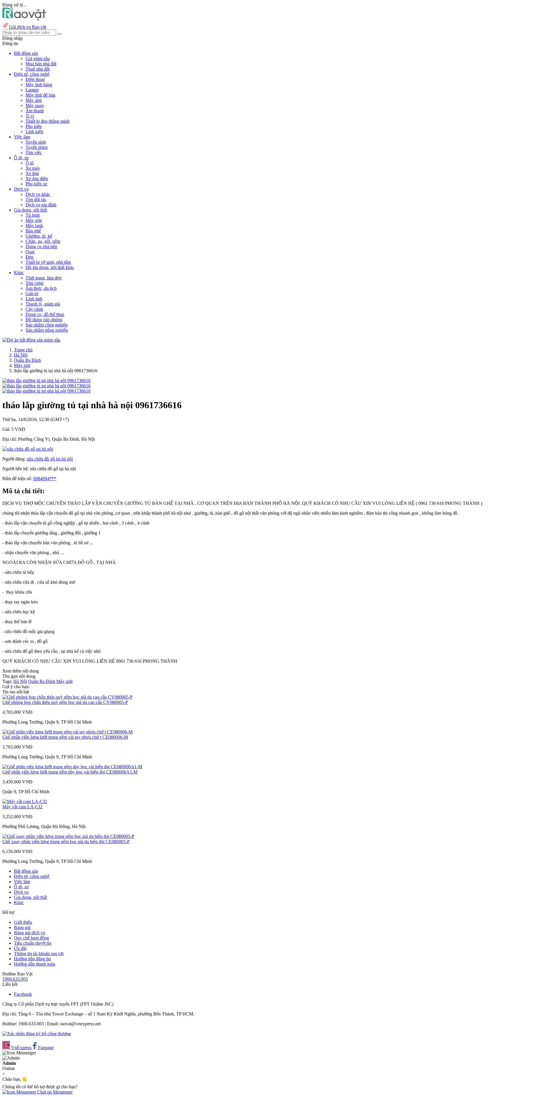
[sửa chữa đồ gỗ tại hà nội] (27, 449)
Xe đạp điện (37, 178)
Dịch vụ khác (38, 194)
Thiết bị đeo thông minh (48, 121)
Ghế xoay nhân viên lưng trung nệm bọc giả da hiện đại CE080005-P (66, 841)
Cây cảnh (34, 309)
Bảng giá (22, 927)
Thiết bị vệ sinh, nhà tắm (48, 262)
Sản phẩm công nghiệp (47, 324)
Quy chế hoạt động (31, 937)
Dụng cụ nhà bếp (41, 246)
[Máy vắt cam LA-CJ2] (24, 801)
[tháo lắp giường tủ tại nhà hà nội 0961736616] (46, 380)
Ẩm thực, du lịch (41, 288)
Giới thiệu (23, 922)
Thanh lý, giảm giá (43, 303)
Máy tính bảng (39, 84)
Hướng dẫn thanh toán (34, 964)
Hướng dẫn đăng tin (32, 958)
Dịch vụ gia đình (41, 204)
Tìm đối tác (36, 199)
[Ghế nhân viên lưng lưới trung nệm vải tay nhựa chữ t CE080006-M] (67, 731)
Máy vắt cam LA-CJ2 (22, 806)
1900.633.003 (15, 979)
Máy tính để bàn (40, 95)
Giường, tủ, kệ (39, 236)
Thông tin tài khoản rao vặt (39, 953)
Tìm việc (34, 152)
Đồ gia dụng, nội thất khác (50, 267)
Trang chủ (23, 349)
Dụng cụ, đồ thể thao (45, 314)
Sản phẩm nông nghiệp (47, 330)
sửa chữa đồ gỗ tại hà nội (50, 458)
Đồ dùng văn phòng (44, 319)
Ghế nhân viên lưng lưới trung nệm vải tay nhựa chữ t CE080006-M (65, 737)
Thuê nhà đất (38, 68)
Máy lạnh (34, 225)
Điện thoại (35, 79)
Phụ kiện (34, 126)
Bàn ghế (33, 230)
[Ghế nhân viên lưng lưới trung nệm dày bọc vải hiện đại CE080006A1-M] (72, 766)
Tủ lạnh (33, 215)
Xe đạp (32, 173)
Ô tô (30, 162)
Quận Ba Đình (27, 360)
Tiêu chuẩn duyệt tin (32, 943)
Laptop (32, 89)
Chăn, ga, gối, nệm (43, 241)
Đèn (29, 256)
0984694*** (44, 478)
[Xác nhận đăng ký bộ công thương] (36, 1033)
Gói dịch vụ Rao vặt (27, 26)
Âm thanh (35, 110)
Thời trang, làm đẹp (44, 277)
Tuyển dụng (37, 147)
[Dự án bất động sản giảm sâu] (31, 339)
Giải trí (32, 293)
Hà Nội (21, 355)
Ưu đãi (20, 948)
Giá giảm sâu (38, 58)
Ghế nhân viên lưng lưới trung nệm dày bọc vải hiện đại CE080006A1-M (70, 771)
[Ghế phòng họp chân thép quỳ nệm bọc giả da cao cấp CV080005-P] (67, 697)
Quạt (30, 251)
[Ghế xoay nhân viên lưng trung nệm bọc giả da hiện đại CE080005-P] (68, 836)
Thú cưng (35, 283)
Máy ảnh (34, 100)
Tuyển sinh (36, 142)
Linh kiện (34, 131)
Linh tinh (34, 298)
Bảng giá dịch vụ (29, 932)
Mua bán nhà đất (41, 63)
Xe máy (33, 168)
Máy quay (35, 105)
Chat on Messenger (54, 1091)
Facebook (23, 994)
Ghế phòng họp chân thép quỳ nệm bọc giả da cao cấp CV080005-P (65, 702)
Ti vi (30, 115)
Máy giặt (34, 220)
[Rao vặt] (24, 19)
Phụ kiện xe (36, 183)
